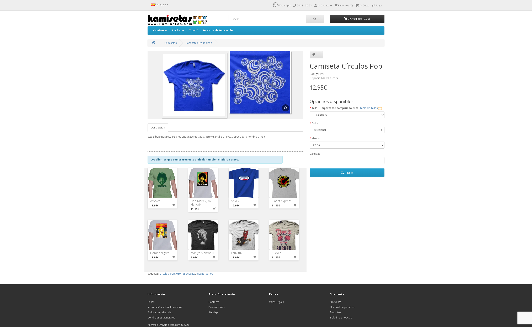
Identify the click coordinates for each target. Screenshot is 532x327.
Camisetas (160, 30)
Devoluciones (216, 307)
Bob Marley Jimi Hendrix (201, 202)
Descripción (158, 127)
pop (172, 273)
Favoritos (335, 312)
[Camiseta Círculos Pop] (260, 85)
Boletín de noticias (341, 317)
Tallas (151, 302)
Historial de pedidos (342, 307)
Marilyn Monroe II (202, 253)
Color (315, 123)
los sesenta (188, 273)
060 (178, 273)
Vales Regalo (276, 302)
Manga (316, 138)
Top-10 (193, 30)
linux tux (236, 253)
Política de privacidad (160, 312)
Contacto (213, 302)
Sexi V (235, 201)
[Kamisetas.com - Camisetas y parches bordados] (177, 20)
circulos (164, 273)
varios (209, 273)
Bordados (178, 30)
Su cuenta (335, 302)
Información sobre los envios (165, 307)
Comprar (347, 172)
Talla (345, 108)
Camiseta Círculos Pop (199, 43)
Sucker (276, 253)
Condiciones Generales (161, 317)
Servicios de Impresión (218, 30)
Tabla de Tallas (369, 108)
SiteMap (213, 312)
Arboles (155, 201)
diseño (200, 273)
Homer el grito (160, 253)
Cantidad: (315, 153)
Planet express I (282, 201)
